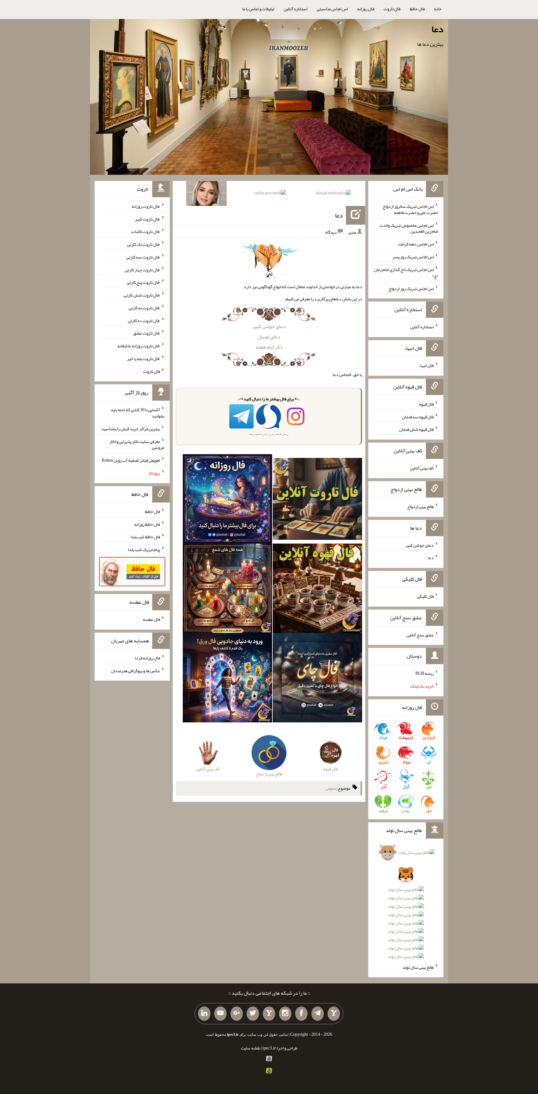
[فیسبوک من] (301, 1013)
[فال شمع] (227, 589)
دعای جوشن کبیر (269, 326)
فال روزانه (365, 8)
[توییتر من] (253, 1013)
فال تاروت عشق (146, 333)
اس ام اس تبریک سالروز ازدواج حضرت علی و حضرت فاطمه (410, 209)
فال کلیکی (425, 596)
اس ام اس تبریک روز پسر (413, 256)
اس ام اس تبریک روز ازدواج (411, 288)
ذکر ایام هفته (269, 347)
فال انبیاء (426, 365)
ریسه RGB (424, 673)
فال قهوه (426, 404)
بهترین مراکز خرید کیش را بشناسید (130, 428)
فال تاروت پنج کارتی (143, 282)
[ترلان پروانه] (270, 194)
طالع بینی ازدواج (420, 506)
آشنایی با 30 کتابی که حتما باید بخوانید (137, 412)
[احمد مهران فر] (333, 194)
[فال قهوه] (317, 589)
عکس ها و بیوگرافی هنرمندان (135, 670)
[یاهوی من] (334, 1013)
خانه (437, 8)
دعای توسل (269, 336)
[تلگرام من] (317, 1013)
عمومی (331, 788)
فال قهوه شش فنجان (416, 429)
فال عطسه (151, 619)
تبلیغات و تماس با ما (258, 8)
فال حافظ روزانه (147, 524)
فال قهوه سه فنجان (418, 416)
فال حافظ (417, 8)
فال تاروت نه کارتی (144, 307)
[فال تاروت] (317, 500)
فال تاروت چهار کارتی (142, 269)
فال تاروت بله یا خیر (143, 358)
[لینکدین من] (204, 1013)
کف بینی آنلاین (422, 468)
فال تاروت (392, 8)
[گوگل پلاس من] (236, 1013)
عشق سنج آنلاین (420, 634)
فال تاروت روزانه (146, 206)
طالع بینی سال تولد (418, 967)
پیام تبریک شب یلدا (144, 549)
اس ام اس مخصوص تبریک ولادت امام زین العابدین (409, 228)
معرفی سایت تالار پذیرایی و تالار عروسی (136, 444)
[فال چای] (317, 679)
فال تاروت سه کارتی (143, 257)
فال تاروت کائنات (145, 231)
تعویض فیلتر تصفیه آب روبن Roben (131, 460)
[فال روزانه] (227, 500)
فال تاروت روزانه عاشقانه (138, 345)
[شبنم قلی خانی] (206, 194)
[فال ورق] (227, 679)
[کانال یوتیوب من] (220, 1013)
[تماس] (269, 1013)
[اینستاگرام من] (285, 1013)
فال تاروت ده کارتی (144, 320)
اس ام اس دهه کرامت (416, 244)
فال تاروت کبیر (147, 218)
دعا (437, 29)
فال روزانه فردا (147, 658)
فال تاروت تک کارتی (143, 244)
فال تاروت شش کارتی (142, 295)
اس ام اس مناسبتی (332, 8)
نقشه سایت (250, 1048)
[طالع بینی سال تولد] (405, 906)
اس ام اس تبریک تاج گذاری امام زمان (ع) (406, 272)
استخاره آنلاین (295, 8)
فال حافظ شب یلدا (145, 536)
